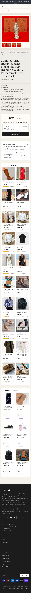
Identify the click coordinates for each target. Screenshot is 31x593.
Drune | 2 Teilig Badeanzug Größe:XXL (22, 268)
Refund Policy (5, 555)
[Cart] (28, 6)
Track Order (5, 548)
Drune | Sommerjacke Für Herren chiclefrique (8, 246)
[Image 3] (14, 45)
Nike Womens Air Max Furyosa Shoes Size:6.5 (8, 435)
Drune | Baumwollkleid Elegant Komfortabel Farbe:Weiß (8, 268)
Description (4, 85)
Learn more (24, 122)
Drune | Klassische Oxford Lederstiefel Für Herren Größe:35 (22, 290)
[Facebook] (3, 517)
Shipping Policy (5, 564)
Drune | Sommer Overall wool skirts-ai (8, 203)
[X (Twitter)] (18, 517)
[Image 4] (19, 45)
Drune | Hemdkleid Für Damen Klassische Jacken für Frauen (22, 181)
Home (2, 52)
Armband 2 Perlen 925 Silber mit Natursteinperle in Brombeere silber (21, 407)
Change (25, 126)
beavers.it (5, 11)
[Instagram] (7, 517)
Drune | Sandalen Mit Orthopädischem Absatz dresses (8, 333)
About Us (4, 539)
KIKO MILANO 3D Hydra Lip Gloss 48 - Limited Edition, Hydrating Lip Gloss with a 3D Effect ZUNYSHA (22, 435)
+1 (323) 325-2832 (6, 528)
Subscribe (24, 575)
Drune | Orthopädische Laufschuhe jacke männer (22, 333)
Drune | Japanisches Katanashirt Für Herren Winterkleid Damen (22, 311)
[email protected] (9, 154)
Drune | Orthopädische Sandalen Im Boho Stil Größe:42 (8, 225)
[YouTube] (11, 517)
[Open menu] (2, 6)
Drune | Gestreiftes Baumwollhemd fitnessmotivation (7, 311)
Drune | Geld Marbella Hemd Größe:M (21, 246)
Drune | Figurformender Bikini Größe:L (8, 290)
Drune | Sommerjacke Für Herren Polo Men (22, 225)
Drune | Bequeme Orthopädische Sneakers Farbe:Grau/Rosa (22, 203)
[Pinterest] (22, 517)
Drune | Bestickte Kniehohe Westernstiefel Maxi (8, 181)
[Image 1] (4, 45)
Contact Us (5, 542)
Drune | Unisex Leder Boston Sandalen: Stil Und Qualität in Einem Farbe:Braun (8, 377)
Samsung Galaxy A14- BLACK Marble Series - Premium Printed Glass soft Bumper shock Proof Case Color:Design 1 (8, 407)
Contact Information (7, 567)
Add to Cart (15, 134)
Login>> (7, 418)
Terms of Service (6, 561)
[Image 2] (9, 45)
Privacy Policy (5, 558)
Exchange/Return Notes (8, 144)
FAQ (3, 545)
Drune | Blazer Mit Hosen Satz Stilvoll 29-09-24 (22, 355)
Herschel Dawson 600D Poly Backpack (8, 463)
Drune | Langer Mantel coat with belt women (7, 355)
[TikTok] (15, 517)
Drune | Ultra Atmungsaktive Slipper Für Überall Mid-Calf (21, 377)
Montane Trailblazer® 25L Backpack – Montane (22, 463)
